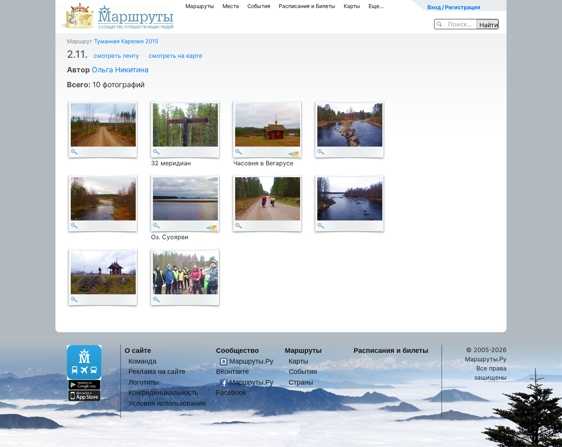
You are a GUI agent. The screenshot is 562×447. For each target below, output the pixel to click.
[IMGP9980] (74, 152)
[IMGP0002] (238, 225)
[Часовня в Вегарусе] (238, 152)
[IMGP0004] (321, 225)
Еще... (376, 6)
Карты (352, 6)
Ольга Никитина (120, 69)
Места (231, 6)
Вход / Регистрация (453, 7)
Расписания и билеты (391, 350)
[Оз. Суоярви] (156, 225)
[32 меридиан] (156, 152)
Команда (142, 361)
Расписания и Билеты (307, 6)
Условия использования (167, 403)
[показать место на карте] (293, 153)
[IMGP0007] (74, 299)
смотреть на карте (175, 55)
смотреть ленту (116, 55)
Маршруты (199, 6)
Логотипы (143, 382)
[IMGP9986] (321, 152)
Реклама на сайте (156, 371)
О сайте (138, 350)
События (258, 6)
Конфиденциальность (163, 392)
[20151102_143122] (156, 299)
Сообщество (237, 350)
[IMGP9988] (74, 225)
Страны (301, 382)
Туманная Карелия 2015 (126, 41)
